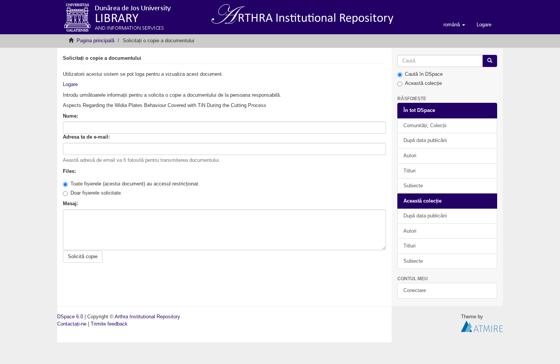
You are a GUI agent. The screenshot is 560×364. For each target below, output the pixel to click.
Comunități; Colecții (424, 125)
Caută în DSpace (424, 74)
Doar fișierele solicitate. (96, 193)
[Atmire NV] (482, 326)
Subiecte (413, 185)
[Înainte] (489, 61)
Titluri (409, 171)
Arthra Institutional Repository (147, 316)
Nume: (71, 116)
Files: (70, 171)
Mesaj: (71, 203)
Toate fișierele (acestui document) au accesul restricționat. (135, 184)
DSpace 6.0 (70, 316)
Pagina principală (95, 40)
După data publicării (425, 140)
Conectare (414, 290)
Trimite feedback (109, 324)
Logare (70, 84)
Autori (409, 155)
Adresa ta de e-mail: (87, 137)
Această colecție (423, 83)
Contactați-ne (71, 324)
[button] (454, 24)
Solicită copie (83, 256)
